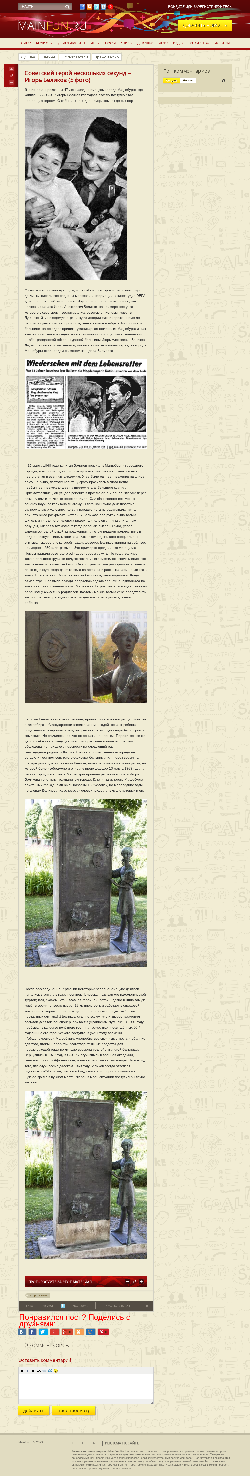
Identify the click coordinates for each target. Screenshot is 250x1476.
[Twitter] (96, 8)
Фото (163, 43)
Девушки (145, 43)
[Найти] (67, 7)
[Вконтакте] (103, 8)
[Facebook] (82, 8)
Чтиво (126, 43)
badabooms (79, 1306)
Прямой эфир (106, 57)
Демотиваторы (71, 43)
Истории (222, 43)
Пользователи (75, 57)
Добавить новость (205, 25)
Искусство (199, 43)
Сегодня (171, 80)
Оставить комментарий (44, 1360)
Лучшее (28, 57)
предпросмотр (74, 1410)
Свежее (48, 57)
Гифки (110, 43)
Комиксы (44, 43)
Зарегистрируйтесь (213, 7)
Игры (95, 43)
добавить (33, 1410)
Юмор (25, 43)
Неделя (188, 80)
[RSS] (89, 8)
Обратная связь (86, 1443)
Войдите (176, 7)
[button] (22, 1370)
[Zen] (111, 8)
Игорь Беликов (39, 1295)
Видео (178, 43)
